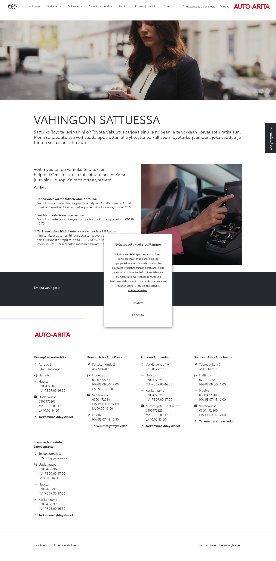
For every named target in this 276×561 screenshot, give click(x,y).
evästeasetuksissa (137, 290)
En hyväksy (138, 314)
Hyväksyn (138, 302)
